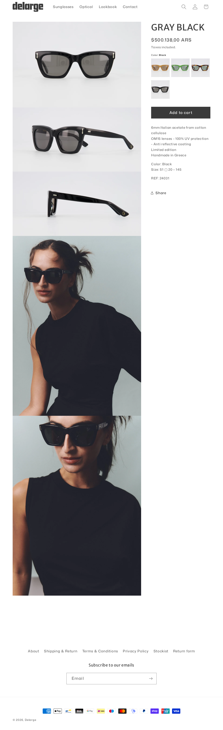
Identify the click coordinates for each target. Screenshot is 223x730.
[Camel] (160, 67)
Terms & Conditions (100, 650)
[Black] (160, 89)
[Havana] (200, 67)
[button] (183, 6)
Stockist (161, 650)
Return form (184, 650)
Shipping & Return (61, 650)
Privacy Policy (136, 650)
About (33, 650)
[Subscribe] (150, 679)
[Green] (180, 67)
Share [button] (160, 192)
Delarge (30, 720)
